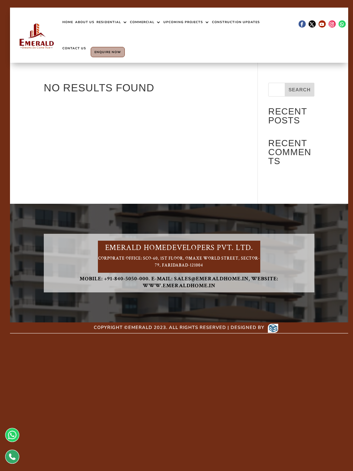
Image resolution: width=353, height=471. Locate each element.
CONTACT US (74, 48)
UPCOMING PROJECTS (183, 22)
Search (300, 89)
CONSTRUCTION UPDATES (236, 22)
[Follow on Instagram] (332, 24)
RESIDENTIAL (109, 22)
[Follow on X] (312, 24)
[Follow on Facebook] (302, 24)
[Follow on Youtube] (322, 24)
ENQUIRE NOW (107, 52)
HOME (67, 22)
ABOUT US (84, 22)
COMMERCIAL (142, 22)
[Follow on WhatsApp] (342, 24)
